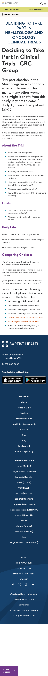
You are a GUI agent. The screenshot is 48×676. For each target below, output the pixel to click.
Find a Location (12, 9)
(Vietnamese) (24, 504)
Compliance (24, 605)
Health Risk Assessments (24, 424)
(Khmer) (24, 526)
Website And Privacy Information (24, 594)
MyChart (24, 579)
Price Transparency (24, 451)
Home (24, 557)
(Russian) (24, 493)
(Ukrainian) (24, 510)
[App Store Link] (12, 380)
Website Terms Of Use (24, 599)
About (24, 402)
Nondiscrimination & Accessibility (24, 610)
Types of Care (24, 407)
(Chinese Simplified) (24, 471)
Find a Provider (36, 9)
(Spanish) (24, 499)
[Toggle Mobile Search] (41, 3)
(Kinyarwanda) (24, 542)
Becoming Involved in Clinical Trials (23, 321)
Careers (24, 429)
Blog (24, 440)
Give (24, 435)
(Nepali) (24, 488)
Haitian (24, 520)
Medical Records (24, 418)
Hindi (24, 537)
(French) (24, 477)
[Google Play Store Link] (35, 380)
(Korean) (24, 482)
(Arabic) (24, 466)
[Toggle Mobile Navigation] (45, 3)
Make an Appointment (24, 574)
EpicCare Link (24, 446)
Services (24, 413)
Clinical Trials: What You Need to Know (25, 317)
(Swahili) (24, 515)
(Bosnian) (24, 531)
